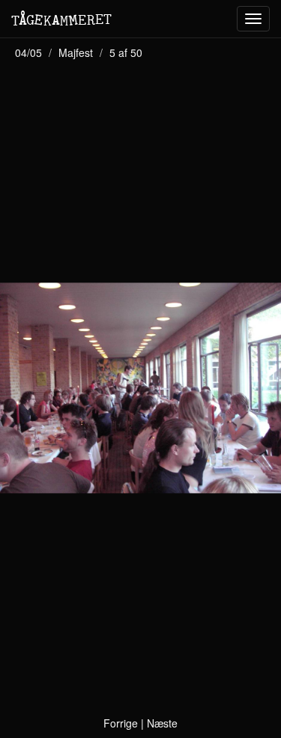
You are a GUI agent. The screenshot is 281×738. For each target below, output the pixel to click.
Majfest (75, 52)
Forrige (120, 723)
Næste (162, 723)
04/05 (28, 52)
